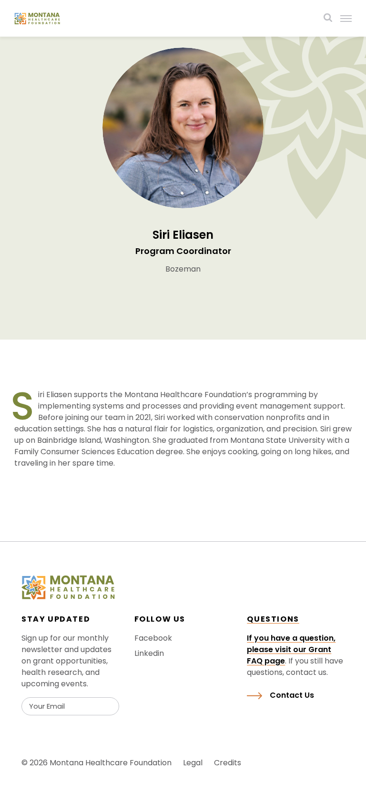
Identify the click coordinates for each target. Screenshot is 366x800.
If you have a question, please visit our (291, 644)
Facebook (153, 638)
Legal (193, 762)
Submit (47, 724)
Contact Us (292, 695)
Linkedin (149, 653)
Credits (227, 762)
